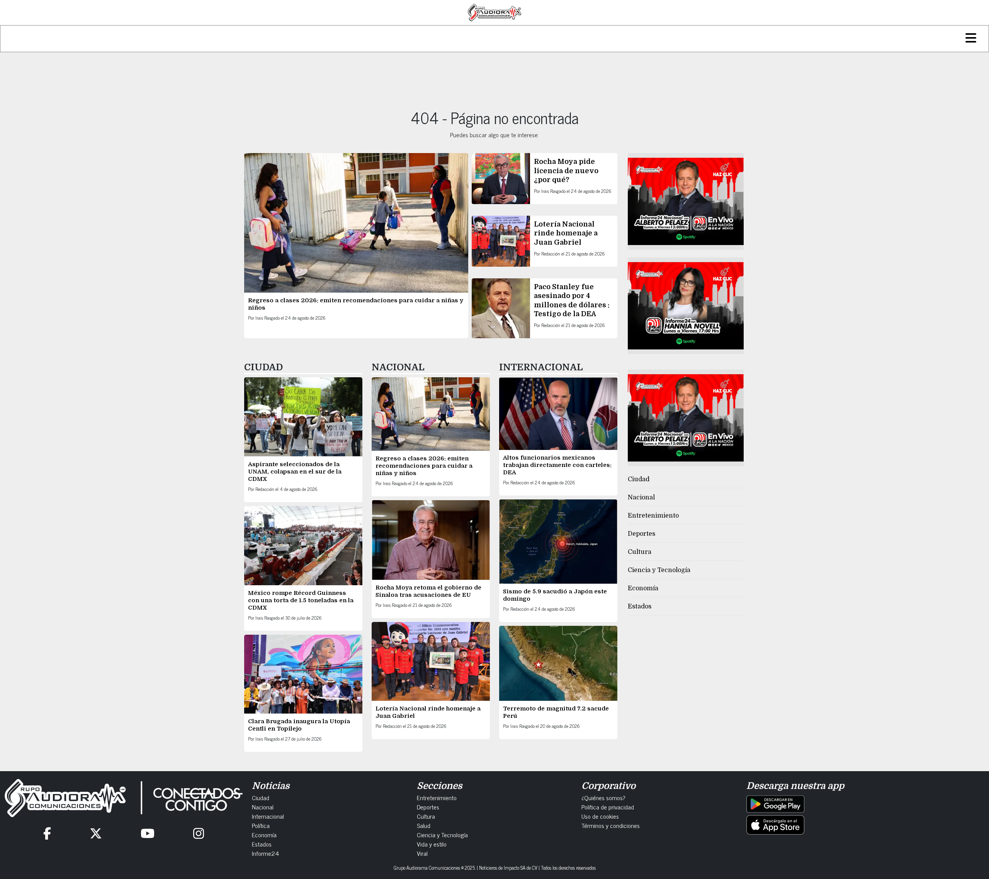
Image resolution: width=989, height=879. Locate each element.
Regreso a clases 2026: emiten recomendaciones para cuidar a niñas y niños (424, 466)
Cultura (639, 552)
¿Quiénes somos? (603, 797)
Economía (643, 588)
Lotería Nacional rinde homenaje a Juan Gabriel (566, 233)
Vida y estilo (432, 844)
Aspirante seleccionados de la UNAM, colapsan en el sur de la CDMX (295, 471)
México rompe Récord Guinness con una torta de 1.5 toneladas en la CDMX (300, 600)
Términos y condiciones (610, 825)
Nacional (641, 497)
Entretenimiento (653, 515)
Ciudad (638, 479)
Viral (422, 853)
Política (261, 825)
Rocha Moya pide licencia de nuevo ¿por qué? (566, 171)
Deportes (641, 533)
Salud (423, 825)
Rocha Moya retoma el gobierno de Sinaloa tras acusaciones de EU (428, 591)
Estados (639, 606)
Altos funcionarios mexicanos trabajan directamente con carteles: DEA (557, 465)
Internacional (268, 816)
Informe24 (265, 853)
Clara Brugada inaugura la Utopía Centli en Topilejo (299, 725)
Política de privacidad (607, 807)
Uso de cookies (600, 816)
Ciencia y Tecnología (659, 570)
